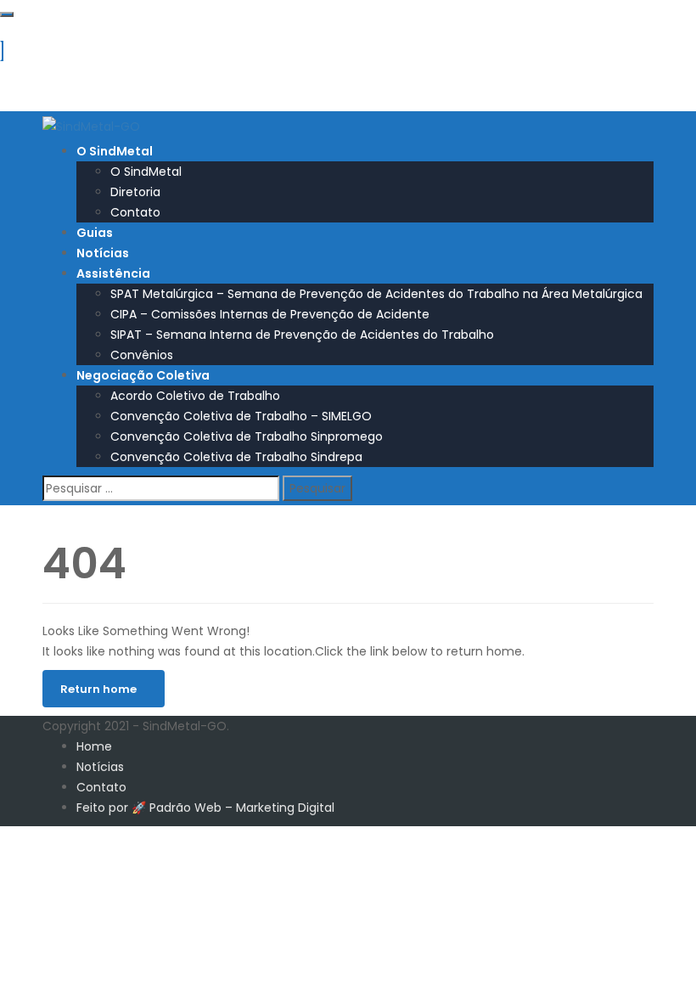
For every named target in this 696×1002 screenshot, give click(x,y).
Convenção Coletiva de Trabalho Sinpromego (246, 436)
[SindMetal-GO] (91, 125)
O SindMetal (114, 151)
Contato (135, 212)
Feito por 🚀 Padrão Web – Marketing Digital (205, 807)
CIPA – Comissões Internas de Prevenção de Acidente (269, 314)
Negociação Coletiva (143, 375)
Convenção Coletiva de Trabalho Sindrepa (236, 456)
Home (94, 746)
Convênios (141, 354)
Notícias (102, 253)
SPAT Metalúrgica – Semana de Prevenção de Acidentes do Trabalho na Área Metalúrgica (376, 293)
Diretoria (135, 191)
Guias (94, 232)
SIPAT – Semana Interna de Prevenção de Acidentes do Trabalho (302, 334)
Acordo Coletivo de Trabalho (195, 395)
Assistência (113, 273)
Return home (98, 689)
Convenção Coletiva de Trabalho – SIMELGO (241, 416)
